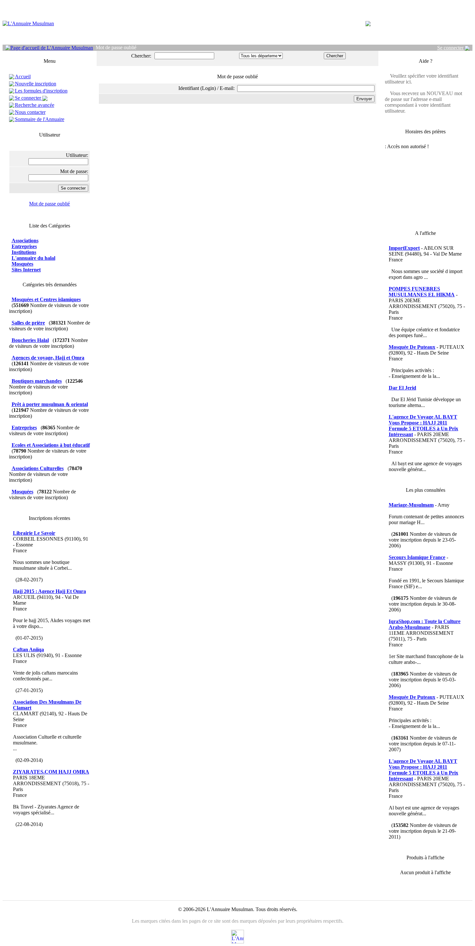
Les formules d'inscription (41, 91)
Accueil (23, 76)
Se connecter (451, 47)
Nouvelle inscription (35, 83)
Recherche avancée (34, 105)
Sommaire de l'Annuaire (39, 119)
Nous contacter (30, 112)
